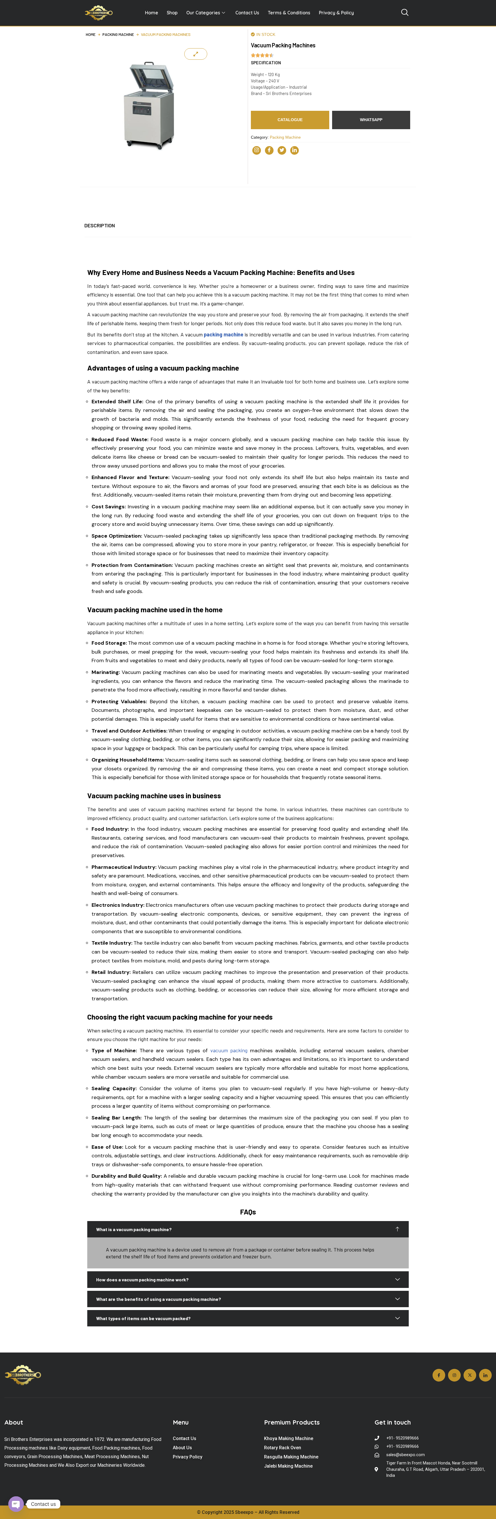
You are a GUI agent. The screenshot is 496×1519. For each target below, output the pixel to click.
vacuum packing (228, 1050)
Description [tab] (99, 225)
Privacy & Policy (336, 13)
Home (151, 13)
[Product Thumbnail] (195, 54)
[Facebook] (269, 150)
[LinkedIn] (294, 150)
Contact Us (247, 13)
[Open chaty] (16, 1504)
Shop (172, 13)
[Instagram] (256, 150)
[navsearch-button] (404, 13)
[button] (266, 62)
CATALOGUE (290, 119)
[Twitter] (282, 150)
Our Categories (203, 13)
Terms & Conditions (289, 13)
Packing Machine (118, 34)
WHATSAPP (371, 119)
